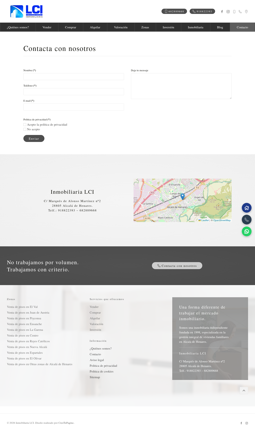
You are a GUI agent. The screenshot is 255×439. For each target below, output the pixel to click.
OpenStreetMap (222, 220)
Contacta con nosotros (179, 266)
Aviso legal (97, 360)
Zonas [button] (145, 27)
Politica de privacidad (103, 365)
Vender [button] (46, 27)
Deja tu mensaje (139, 70)
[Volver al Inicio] (26, 11)
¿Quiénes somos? (18, 27)
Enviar (34, 138)
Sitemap (95, 377)
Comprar (70, 27)
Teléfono (29, 85)
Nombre (29, 70)
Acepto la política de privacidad (46, 124)
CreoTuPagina (66, 422)
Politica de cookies (101, 371)
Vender (94, 307)
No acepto (33, 129)
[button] (182, 196)
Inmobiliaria (195, 27)
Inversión (168, 27)
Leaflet (205, 220)
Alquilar (95, 27)
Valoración (121, 27)
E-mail (28, 100)
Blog (220, 27)
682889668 (176, 11)
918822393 (204, 11)
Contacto (242, 27)
